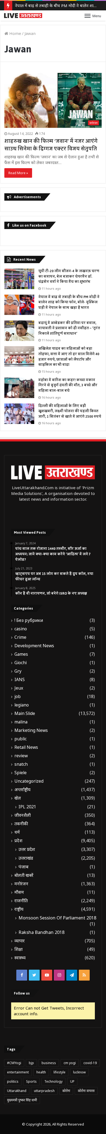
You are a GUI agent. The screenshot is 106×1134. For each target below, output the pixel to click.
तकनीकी (21, 824)
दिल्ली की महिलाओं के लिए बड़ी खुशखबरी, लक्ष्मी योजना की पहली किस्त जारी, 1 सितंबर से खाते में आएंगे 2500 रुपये (69, 411)
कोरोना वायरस (86, 1090)
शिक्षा (18, 949)
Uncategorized (28, 781)
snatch (21, 764)
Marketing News (31, 730)
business (49, 1063)
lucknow (79, 1072)
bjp (31, 1063)
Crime (20, 637)
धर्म (17, 832)
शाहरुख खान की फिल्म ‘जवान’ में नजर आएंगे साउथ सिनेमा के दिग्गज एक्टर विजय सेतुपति (51, 144)
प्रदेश (18, 841)
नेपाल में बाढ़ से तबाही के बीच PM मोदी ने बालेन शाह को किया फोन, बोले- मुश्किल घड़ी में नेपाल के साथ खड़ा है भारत (68, 302)
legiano (21, 705)
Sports (31, 1081)
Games (21, 654)
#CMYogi (14, 1063)
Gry (17, 671)
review (21, 756)
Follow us (22, 993)
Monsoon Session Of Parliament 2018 (57, 918)
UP (72, 1081)
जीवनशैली (22, 815)
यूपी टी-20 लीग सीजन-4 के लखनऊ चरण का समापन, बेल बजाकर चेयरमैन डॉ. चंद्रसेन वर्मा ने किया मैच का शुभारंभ (68, 276)
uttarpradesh (44, 1090)
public (20, 739)
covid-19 (90, 1063)
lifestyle (60, 1072)
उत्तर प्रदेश (26, 849)
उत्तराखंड (25, 858)
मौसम (19, 892)
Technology (53, 1081)
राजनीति (21, 901)
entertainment (18, 1072)
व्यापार (19, 941)
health (41, 1072)
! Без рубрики (28, 620)
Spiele (20, 773)
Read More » (18, 173)
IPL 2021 (27, 807)
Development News (34, 646)
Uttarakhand (16, 1090)
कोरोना (66, 1090)
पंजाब (23, 867)
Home (14, 33)
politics (12, 1081)
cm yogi (70, 1063)
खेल (17, 798)
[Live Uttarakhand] (23, 15)
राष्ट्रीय (18, 909)
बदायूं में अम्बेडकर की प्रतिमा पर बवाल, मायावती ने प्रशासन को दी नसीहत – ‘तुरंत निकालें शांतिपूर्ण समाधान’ (69, 328)
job (17, 696)
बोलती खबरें (23, 875)
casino (20, 629)
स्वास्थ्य (20, 958)
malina (20, 722)
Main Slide (24, 713)
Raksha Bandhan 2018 (41, 932)
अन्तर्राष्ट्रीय (22, 789)
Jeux (18, 688)
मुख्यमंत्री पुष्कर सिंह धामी (22, 1100)
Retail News (26, 747)
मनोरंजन (21, 884)
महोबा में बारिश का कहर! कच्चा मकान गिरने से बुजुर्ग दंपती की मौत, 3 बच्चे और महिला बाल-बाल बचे (67, 385)
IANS (19, 679)
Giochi (20, 663)
